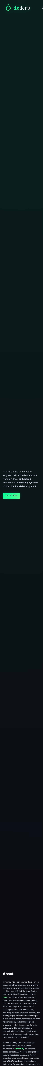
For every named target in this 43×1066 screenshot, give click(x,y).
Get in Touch (11, 496)
